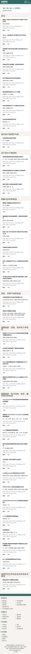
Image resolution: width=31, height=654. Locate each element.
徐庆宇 (4, 432)
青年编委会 (5, 636)
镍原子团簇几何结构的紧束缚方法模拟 (13, 184)
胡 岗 (7, 94)
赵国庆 (19, 548)
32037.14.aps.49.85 (11, 285)
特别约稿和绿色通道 (21, 604)
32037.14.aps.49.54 (11, 190)
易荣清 (16, 313)
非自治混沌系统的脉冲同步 (9, 119)
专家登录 (4, 618)
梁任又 (26, 475)
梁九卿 (11, 53)
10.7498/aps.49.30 (19, 110)
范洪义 (7, 249)
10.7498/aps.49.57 (19, 207)
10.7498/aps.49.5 (18, 40)
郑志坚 (7, 299)
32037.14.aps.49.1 (10, 28)
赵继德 (7, 66)
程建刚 (7, 53)
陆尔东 (19, 475)
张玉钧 (11, 220)
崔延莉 (19, 313)
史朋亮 (4, 94)
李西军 (11, 381)
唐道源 (19, 315)
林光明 (11, 337)
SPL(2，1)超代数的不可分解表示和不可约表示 (14, 35)
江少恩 (4, 299)
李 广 (4, 419)
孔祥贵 (4, 366)
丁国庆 (4, 403)
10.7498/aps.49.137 (20, 464)
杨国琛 (7, 140)
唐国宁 (4, 108)
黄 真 (19, 419)
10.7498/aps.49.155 (20, 521)
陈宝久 (11, 366)
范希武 (19, 366)
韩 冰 (4, 140)
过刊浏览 (4, 626)
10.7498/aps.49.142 (20, 478)
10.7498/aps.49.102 (20, 339)
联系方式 (4, 640)
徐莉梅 (11, 94)
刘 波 (4, 548)
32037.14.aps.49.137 (11, 466)
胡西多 (4, 337)
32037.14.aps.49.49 (11, 177)
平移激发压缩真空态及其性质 (10, 247)
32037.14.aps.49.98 (11, 319)
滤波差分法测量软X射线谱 (9, 311)
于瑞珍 (7, 315)
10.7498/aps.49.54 (19, 189)
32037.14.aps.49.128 (11, 436)
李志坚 (4, 53)
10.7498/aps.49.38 (19, 143)
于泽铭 (22, 489)
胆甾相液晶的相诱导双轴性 (10, 138)
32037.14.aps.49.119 (11, 408)
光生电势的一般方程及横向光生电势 (12, 459)
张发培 (4, 475)
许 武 (7, 366)
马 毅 (11, 350)
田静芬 (11, 582)
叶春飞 (7, 80)
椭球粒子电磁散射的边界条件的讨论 (12, 203)
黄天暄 (12, 313)
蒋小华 (26, 299)
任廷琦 (11, 66)
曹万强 (7, 24)
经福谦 (15, 381)
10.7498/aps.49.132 (20, 450)
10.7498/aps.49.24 (19, 96)
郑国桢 (15, 337)
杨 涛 (7, 121)
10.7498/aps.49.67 (19, 238)
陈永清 (4, 37)
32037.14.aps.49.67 (11, 240)
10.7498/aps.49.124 (20, 421)
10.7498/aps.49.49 (19, 175)
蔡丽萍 (11, 448)
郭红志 (7, 475)
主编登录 (19, 616)
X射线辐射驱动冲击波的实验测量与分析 (13, 297)
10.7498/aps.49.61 (19, 222)
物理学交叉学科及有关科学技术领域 (15, 575)
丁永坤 (15, 315)
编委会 (3, 634)
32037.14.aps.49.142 (11, 479)
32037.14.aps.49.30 (11, 112)
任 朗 (7, 505)
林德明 (7, 337)
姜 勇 (7, 419)
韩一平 (4, 205)
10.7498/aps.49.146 (20, 491)
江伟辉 (7, 582)
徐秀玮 (4, 66)
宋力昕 (15, 582)
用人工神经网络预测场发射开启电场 (12, 559)
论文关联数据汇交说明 (7, 608)
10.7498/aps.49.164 (20, 550)
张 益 (11, 186)
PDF (9, 30)
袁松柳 (26, 419)
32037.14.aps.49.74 (11, 254)
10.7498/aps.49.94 (19, 302)
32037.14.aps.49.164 (11, 552)
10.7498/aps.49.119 (20, 406)
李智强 (7, 532)
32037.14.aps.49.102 (11, 341)
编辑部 (3, 638)
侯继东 (11, 281)
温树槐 (22, 315)
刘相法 (19, 159)
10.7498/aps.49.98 (19, 317)
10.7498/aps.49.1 (17, 26)
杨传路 (7, 381)
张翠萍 (15, 489)
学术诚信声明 (20, 628)
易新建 (7, 448)
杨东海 (15, 281)
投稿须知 (4, 600)
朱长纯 (7, 561)
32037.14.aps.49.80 (11, 269)
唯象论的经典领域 (9, 199)
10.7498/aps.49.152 (20, 507)
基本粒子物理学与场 (10, 134)
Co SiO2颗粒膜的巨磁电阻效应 (10, 430)
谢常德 (11, 265)
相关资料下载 (5, 606)
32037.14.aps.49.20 (11, 84)
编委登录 (19, 614)
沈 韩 (15, 532)
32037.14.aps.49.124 (11, 423)
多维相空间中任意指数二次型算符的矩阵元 (13, 64)
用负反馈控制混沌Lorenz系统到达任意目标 (13, 105)
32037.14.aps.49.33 (11, 126)
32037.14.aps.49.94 (11, 303)
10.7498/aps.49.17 (19, 69)
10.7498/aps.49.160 (20, 534)
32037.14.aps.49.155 (11, 522)
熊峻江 (4, 173)
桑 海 (15, 432)
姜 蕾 (7, 548)
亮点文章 (4, 628)
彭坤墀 (15, 265)
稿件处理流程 (20, 600)
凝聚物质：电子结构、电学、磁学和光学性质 (15, 395)
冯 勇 (4, 489)
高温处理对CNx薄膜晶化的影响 (10, 579)
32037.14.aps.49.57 (11, 209)
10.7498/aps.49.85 (19, 283)
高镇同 (7, 173)
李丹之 (4, 462)
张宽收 (4, 265)
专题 (18, 624)
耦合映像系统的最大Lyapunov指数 (12, 92)
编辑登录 (19, 618)
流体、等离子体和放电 (11, 293)
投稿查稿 (4, 602)
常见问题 (19, 602)
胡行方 (19, 582)
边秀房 (11, 159)
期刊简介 (19, 626)
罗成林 (4, 186)
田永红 (4, 236)
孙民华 (15, 159)
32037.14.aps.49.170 (11, 565)
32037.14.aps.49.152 (11, 509)
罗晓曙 (7, 108)
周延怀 (7, 186)
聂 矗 (7, 518)
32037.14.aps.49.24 (11, 98)
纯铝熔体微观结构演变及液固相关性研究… (13, 156)
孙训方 (15, 173)
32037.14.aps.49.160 (11, 536)
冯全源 (4, 505)
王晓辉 (4, 281)
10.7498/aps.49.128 (20, 435)
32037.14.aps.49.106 (11, 354)
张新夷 (22, 475)
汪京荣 (19, 489)
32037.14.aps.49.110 (11, 370)
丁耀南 (15, 299)
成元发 (4, 24)
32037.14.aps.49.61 (11, 224)
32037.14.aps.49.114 (11, 385)
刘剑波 (4, 80)
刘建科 (4, 350)
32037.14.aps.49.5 (10, 41)
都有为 (26, 432)
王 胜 (22, 419)
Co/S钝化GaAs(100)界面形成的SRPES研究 (14, 473)
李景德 (4, 532)
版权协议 (4, 604)
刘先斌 (11, 173)
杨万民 (11, 489)
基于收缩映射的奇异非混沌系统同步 (12, 78)
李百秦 (4, 518)
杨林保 (4, 121)
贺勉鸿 (15, 548)
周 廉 (7, 489)
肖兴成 (4, 582)
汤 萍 (15, 419)
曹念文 (4, 220)
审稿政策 (4, 614)
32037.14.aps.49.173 (11, 586)
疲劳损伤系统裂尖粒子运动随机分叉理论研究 (14, 170)
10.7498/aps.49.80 (19, 267)
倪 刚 (7, 432)
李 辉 (7, 159)
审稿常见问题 (5, 616)
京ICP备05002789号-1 (20, 645)
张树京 (11, 80)
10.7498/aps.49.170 (20, 564)
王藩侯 (4, 381)
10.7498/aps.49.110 (20, 368)
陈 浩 (19, 432)
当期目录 (4, 624)
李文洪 (11, 299)
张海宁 (7, 350)
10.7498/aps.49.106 (20, 353)
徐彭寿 (11, 475)
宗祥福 (22, 548)
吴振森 (7, 205)
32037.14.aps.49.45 (11, 163)
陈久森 (4, 315)
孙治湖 (4, 249)
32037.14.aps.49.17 (11, 71)
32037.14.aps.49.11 (11, 57)
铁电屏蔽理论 (6, 530)
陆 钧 (22, 432)
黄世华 (15, 366)
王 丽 (4, 159)
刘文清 (7, 220)
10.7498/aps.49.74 (19, 252)
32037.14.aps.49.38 (11, 144)
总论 (3, 16)
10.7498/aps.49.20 (19, 83)
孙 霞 (11, 419)
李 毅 (4, 448)
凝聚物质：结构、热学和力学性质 (15, 328)
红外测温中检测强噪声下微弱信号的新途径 (13, 348)
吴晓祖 (26, 489)
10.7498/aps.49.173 (20, 584)
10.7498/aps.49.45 (19, 161)
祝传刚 (15, 475)
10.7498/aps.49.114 (20, 383)
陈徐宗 (7, 281)
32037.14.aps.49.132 (11, 452)
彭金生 (7, 236)
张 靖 (7, 265)
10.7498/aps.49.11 (19, 55)
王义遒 (19, 281)
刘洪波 (22, 159)
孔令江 (11, 108)
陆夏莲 (11, 532)
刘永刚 (22, 299)
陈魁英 (26, 159)
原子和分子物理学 (9, 153)
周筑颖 (11, 548)
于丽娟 (4, 561)
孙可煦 (19, 299)
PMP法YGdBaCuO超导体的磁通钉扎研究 (13, 487)
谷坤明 (11, 432)
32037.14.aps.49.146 (11, 493)
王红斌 (23, 313)
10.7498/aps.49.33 (19, 124)
